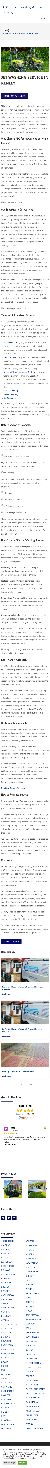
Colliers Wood (9, 1324)
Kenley (5, 1412)
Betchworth (8, 1274)
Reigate (30, 1302)
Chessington (8, 1308)
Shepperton (32, 1333)
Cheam (4, 1304)
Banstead (6, 1254)
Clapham (5, 1312)
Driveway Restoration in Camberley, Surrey (18, 1071)
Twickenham (32, 1380)
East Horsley (8, 1349)
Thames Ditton (33, 1363)
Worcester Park (34, 1428)
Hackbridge (7, 1391)
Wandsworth (33, 1398)
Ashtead (5, 1245)
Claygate (6, 1316)
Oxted (29, 1280)
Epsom (4, 1362)
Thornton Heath (34, 1367)
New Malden (32, 1263)
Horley (5, 1408)
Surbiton (30, 1346)
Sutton (29, 1350)
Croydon (6, 1333)
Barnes (5, 1258)
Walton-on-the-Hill (36, 1393)
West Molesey (33, 1411)
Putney (29, 1289)
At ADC (4, 216)
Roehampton (32, 1315)
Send (28, 1328)
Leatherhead (8, 1424)
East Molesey (8, 1354)
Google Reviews (11, 1097)
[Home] (3, 33)
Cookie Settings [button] (9, 1463)
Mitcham (30, 1250)
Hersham (6, 1399)
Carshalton (7, 1295)
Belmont (5, 1270)
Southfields (32, 1337)
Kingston (6, 1420)
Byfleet (5, 1291)
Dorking (5, 1337)
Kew (3, 1416)
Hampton (6, 1395)
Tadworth (31, 1354)
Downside (6, 1341)
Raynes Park (32, 1293)
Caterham (6, 1299)
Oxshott (30, 1276)
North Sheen (32, 1272)
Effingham (6, 1358)
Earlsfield (7, 1345)
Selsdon (30, 1324)
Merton (30, 1241)
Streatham (31, 1341)
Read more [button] (8, 1148)
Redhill (30, 1298)
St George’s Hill (34, 1320)
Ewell (4, 1370)
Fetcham (5, 1374)
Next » (31, 1084)
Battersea (6, 1262)
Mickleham (31, 1246)
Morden (30, 1254)
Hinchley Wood (9, 1404)
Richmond (31, 1306)
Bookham (6, 1283)
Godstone (6, 1383)
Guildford (6, 1387)
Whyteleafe (32, 1415)
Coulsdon (6, 1329)
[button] (3, 1189)
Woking (29, 1424)
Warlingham (32, 1402)
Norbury (30, 1267)
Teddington (32, 1359)
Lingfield (6, 1429)
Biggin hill (6, 1279)
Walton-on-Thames (35, 1389)
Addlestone (7, 1241)
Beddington (7, 1266)
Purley (29, 1285)
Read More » (6, 994)
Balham (5, 1249)
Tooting (30, 1376)
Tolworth (31, 1372)
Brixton (5, 1287)
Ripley (29, 1311)
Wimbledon (31, 1420)
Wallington (32, 1385)
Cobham (5, 1320)
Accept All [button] (22, 1463)
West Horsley (33, 1407)
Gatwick (5, 1379)
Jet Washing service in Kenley (28, 33)
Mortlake (31, 1259)
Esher (4, 1366)
